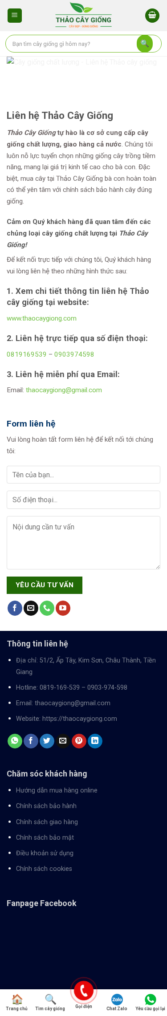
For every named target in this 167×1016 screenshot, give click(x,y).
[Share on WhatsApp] (15, 741)
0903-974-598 (107, 687)
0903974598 (74, 354)
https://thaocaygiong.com (79, 719)
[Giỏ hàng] (152, 15)
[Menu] (15, 15)
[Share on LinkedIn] (95, 741)
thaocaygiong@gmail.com (64, 390)
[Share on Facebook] (31, 741)
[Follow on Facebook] (15, 608)
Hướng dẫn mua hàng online (57, 790)
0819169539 (27, 354)
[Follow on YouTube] (63, 608)
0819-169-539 (60, 687)
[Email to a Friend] (63, 741)
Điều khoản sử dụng (44, 853)
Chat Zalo (116, 1008)
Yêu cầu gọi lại (150, 1008)
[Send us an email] (31, 608)
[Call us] (47, 608)
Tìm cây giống (50, 1008)
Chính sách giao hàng (47, 822)
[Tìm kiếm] (145, 44)
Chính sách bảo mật (45, 837)
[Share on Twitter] (47, 741)
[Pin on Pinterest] (79, 741)
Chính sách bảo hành (46, 806)
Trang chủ (17, 1008)
